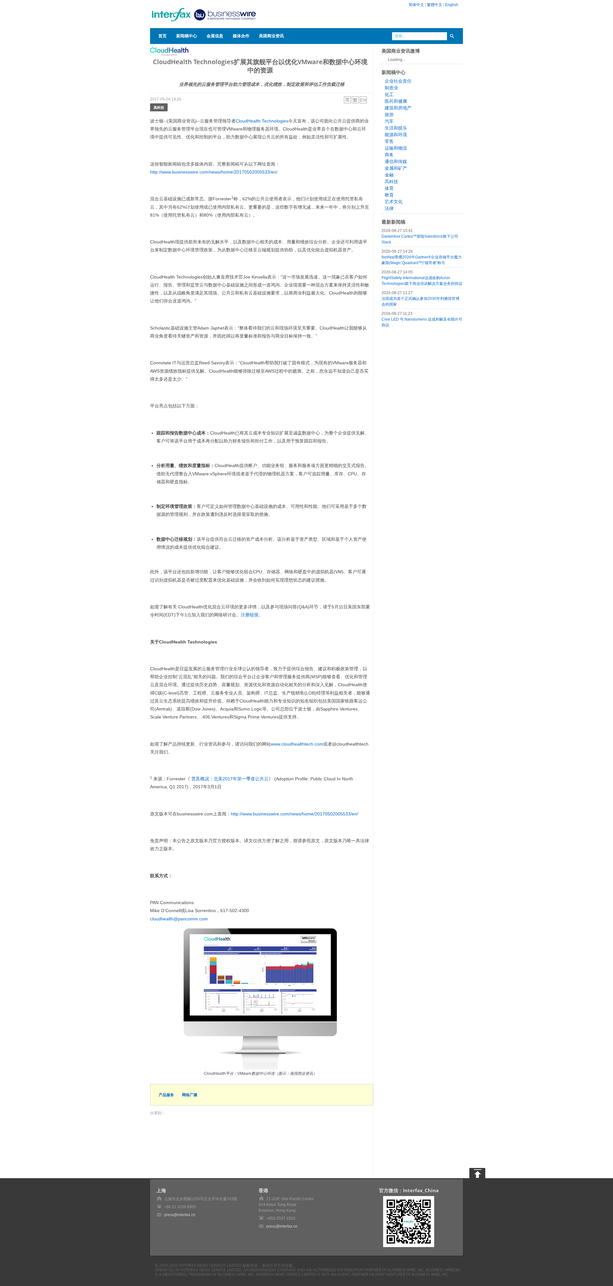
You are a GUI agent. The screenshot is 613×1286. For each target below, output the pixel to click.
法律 (389, 208)
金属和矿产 (396, 168)
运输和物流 (396, 148)
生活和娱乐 (396, 127)
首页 (162, 36)
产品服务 (166, 1094)
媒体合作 (241, 36)
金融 (389, 174)
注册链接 (250, 614)
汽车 (389, 121)
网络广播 (189, 1094)
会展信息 (215, 36)
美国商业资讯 (271, 36)
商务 (389, 154)
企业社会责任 (398, 81)
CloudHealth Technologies (262, 120)
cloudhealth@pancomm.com (179, 918)
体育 (389, 188)
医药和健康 (396, 101)
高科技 (159, 107)
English (451, 5)
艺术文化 (394, 201)
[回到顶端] (477, 1173)
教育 (389, 194)
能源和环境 (396, 134)
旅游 (389, 114)
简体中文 (416, 5)
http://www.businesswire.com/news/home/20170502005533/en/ (213, 172)
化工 (389, 94)
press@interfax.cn (179, 1215)
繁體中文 (434, 5)
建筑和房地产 (398, 107)
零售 (389, 141)
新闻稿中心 (186, 36)
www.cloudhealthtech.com (297, 744)
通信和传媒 (396, 161)
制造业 (391, 87)
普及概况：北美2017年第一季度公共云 (229, 778)
